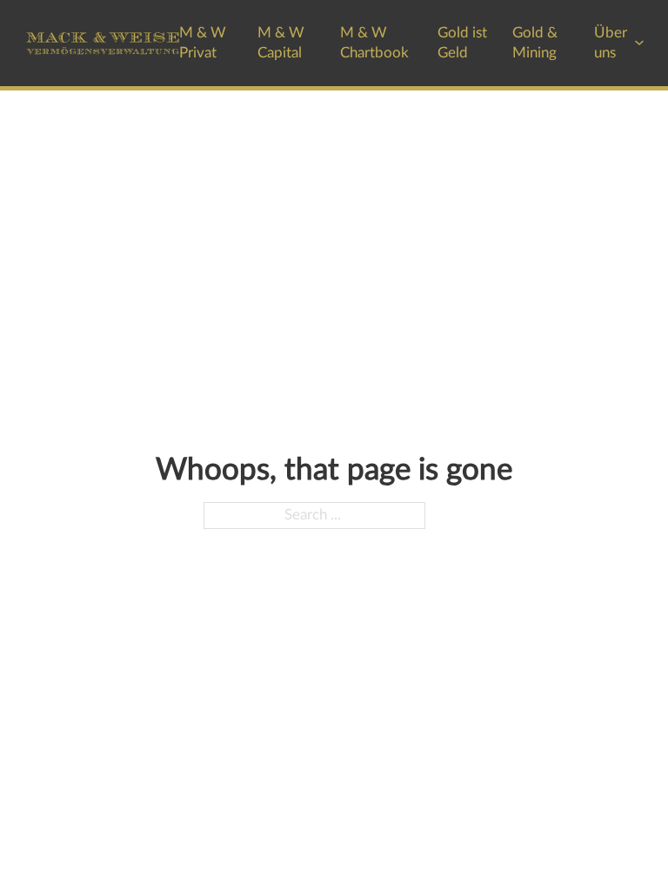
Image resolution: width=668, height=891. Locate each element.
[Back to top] (607, 839)
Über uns (610, 42)
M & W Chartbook (374, 42)
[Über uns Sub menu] (639, 42)
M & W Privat (202, 42)
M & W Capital (280, 42)
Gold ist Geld (462, 42)
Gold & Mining (535, 42)
